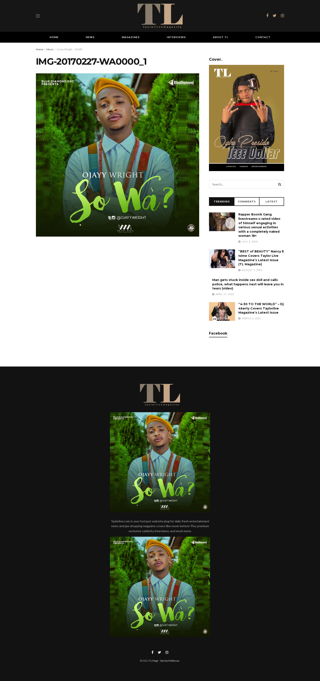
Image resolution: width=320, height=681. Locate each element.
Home (54, 37)
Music (50, 49)
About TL (220, 37)
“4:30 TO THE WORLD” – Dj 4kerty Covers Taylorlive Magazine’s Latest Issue (261, 308)
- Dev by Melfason (168, 660)
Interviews (176, 37)
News (90, 37)
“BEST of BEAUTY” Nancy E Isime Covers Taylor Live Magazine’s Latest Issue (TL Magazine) (261, 257)
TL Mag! (153, 660)
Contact (263, 37)
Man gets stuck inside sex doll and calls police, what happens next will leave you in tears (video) (248, 284)
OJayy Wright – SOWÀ (69, 49)
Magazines (131, 37)
